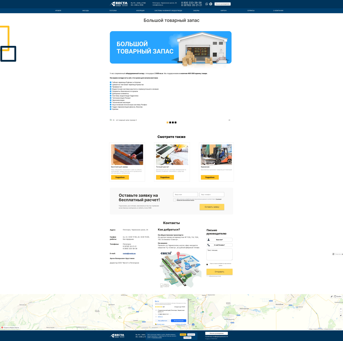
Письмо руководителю (223, 4)
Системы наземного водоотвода (168, 10)
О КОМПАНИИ (278, 10)
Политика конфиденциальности (216, 336)
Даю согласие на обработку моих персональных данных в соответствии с (199, 200)
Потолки (113, 10)
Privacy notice (338, 254)
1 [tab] (167, 122)
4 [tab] (175, 122)
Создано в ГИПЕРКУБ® (211, 338)
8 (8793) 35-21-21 (191, 5)
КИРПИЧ (224, 10)
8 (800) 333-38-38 (130, 249)
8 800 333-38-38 (191, 3)
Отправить (219, 272)
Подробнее (120, 177)
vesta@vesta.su (157, 5)
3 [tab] (173, 122)
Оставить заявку (212, 207)
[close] (342, 254)
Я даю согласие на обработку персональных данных (220, 264)
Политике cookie (157, 337)
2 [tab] (170, 122)
